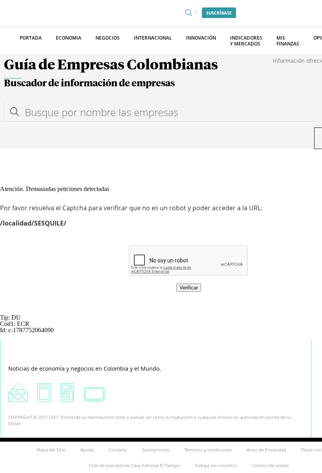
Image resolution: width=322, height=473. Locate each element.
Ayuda (86, 450)
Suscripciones (155, 450)
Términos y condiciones (208, 450)
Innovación (201, 38)
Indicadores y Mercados (246, 41)
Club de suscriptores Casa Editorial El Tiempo (134, 465)
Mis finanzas (287, 41)
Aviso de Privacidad (266, 450)
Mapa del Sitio (51, 450)
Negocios (107, 38)
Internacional (153, 38)
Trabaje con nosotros (216, 465)
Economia (68, 38)
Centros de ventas (270, 465)
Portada (31, 38)
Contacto (117, 450)
